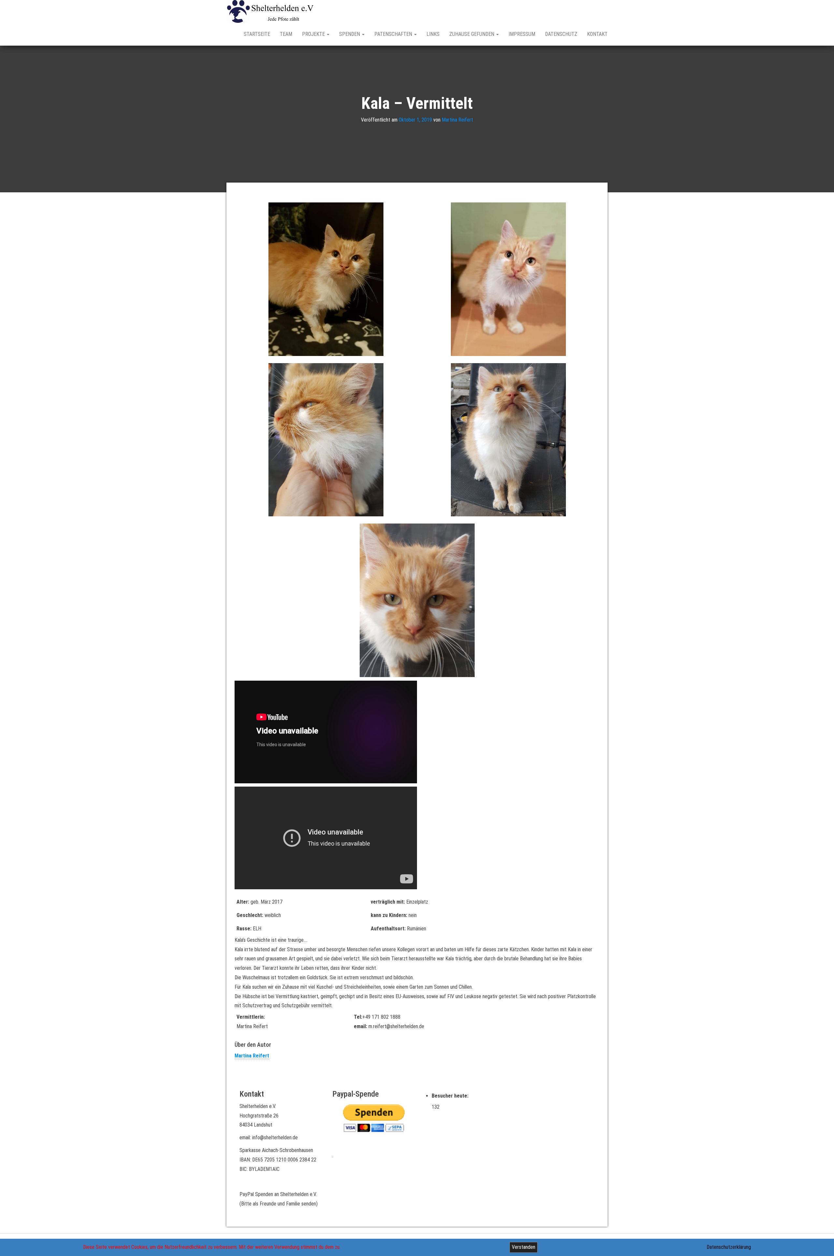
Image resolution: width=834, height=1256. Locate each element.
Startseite (257, 34)
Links (432, 34)
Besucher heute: (451, 1096)
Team (286, 34)
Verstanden (523, 1247)
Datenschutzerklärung (729, 1247)
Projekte (314, 34)
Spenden (350, 34)
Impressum (522, 34)
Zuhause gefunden (472, 34)
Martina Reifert (457, 120)
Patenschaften (393, 34)
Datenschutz (561, 34)
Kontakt (597, 34)
